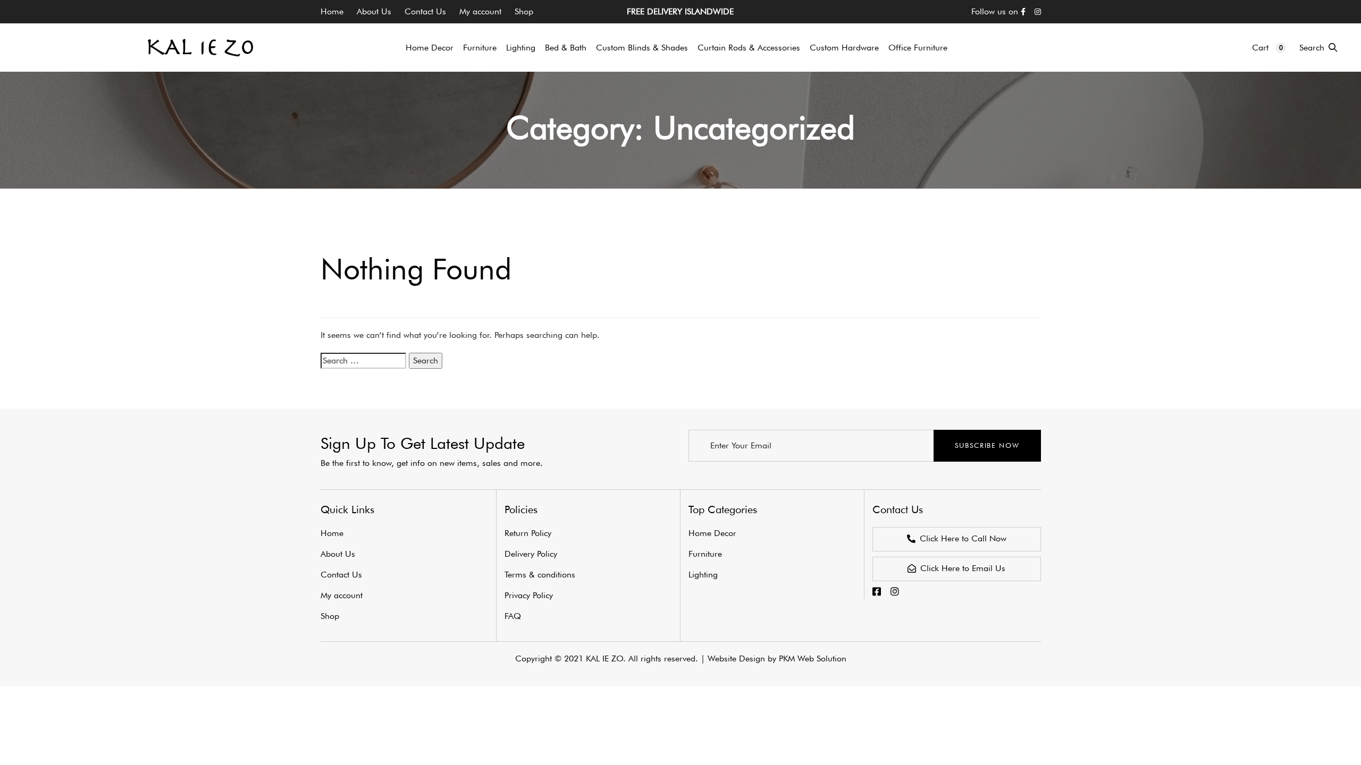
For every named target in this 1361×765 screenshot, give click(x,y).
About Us (374, 11)
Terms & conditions (540, 575)
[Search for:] (363, 361)
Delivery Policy (531, 554)
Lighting (703, 575)
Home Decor (712, 533)
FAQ (513, 616)
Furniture (705, 554)
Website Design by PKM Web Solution (777, 658)
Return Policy (528, 533)
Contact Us (425, 11)
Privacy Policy (529, 595)
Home (332, 11)
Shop (524, 11)
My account (480, 11)
